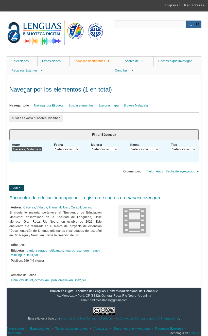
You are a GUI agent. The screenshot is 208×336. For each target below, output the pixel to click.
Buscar (197, 24)
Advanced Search (190, 24)
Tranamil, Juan (59, 207)
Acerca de (132, 61)
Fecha (58, 145)
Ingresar (172, 5)
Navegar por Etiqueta (48, 105)
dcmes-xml (41, 280)
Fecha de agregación (181, 171)
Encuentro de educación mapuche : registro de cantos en (84, 197)
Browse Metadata (136, 105)
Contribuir (122, 70)
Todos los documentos (89, 61)
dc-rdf (29, 280)
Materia (96, 145)
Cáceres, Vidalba (35, 207)
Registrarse (194, 5)
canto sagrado (37, 250)
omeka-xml (66, 280)
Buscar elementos (80, 105)
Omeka (194, 333)
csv (21, 280)
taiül (37, 255)
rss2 (78, 280)
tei (84, 280)
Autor (16, 145)
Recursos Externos (24, 70)
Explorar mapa (108, 105)
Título (149, 171)
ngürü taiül (25, 255)
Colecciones (20, 61)
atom (14, 280)
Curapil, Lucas (81, 207)
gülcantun (56, 250)
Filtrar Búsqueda (104, 134)
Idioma (135, 145)
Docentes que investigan (175, 61)
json (54, 280)
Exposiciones (51, 61)
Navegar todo (19, 105)
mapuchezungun (77, 250)
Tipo (174, 145)
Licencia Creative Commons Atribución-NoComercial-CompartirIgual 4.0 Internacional (120, 318)
